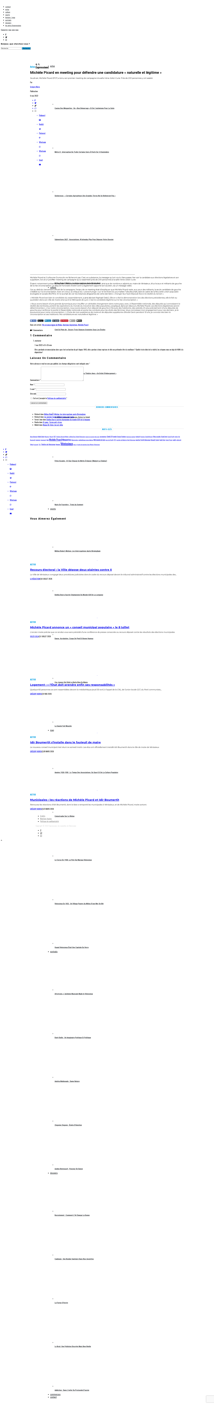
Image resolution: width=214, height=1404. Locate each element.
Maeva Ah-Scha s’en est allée (53, 425)
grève (176, 437)
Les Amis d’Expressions (13, 26)
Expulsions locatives (130, 437)
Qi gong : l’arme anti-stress (52, 422)
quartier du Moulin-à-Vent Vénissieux (125, 440)
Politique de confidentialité (49, 821)
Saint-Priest (169, 440)
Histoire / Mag (10, 18)
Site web (33, 393)
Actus (7, 9)
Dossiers (8, 23)
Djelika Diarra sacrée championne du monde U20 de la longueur (68, 419)
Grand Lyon (164, 437)
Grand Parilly (171, 437)
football (138, 437)
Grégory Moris (35, 86)
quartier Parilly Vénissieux (143, 440)
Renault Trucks (155, 440)
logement (43, 440)
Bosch (51, 437)
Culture (7, 12)
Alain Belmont (34, 437)
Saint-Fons (162, 440)
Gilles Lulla (34, 636)
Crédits (42, 816)
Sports (7, 15)
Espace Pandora (121, 437)
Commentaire (35, 380)
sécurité (36, 444)
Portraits (8, 20)
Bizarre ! (47, 437)
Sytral (31, 444)
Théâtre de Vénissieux (48, 444)
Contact (8, 7)
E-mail (33, 389)
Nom (32, 384)
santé (174, 440)
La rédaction (35, 578)
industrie (38, 440)
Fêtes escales (157, 436)
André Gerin (41, 437)
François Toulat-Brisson (146, 437)
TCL (40, 444)
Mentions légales (46, 818)
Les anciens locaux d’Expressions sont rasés (59, 417)
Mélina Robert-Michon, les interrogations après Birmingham (65, 414)
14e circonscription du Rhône (52, 324)
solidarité (178, 440)
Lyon (47, 440)
